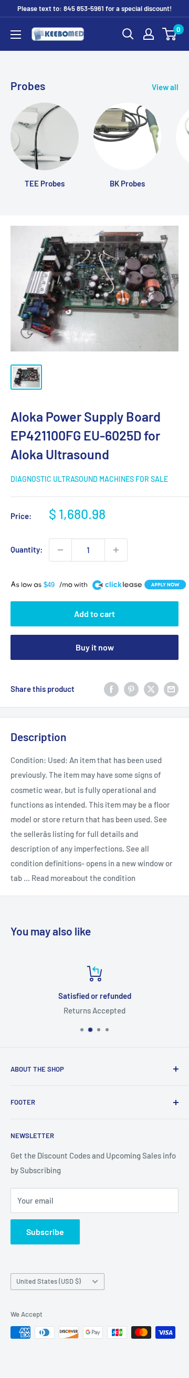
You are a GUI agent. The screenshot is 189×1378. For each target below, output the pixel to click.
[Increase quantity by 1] (116, 550)
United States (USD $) (48, 1281)
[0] (169, 34)
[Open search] (128, 34)
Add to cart (94, 614)
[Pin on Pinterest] (131, 689)
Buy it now (95, 647)
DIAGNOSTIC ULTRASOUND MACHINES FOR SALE (89, 479)
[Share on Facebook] (111, 689)
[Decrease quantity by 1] (60, 550)
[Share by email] (171, 689)
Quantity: (26, 549)
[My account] (148, 34)
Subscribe (45, 1232)
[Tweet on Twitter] (151, 689)
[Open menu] (15, 34)
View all (165, 87)
